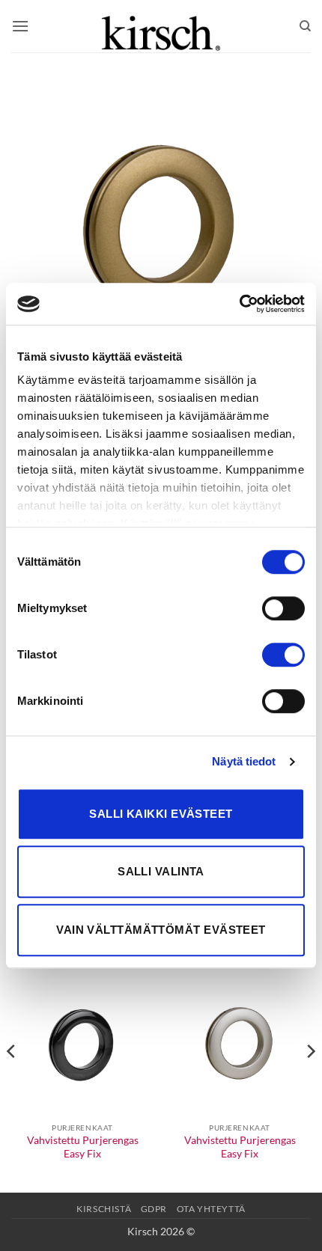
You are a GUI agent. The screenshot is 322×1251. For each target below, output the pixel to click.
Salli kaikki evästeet (160, 813)
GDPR (154, 1208)
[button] (20, 25)
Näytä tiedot (244, 761)
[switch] (283, 608)
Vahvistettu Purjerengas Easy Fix (83, 1147)
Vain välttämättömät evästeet (161, 929)
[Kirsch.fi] (161, 26)
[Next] (310, 1080)
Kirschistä (103, 1208)
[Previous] (12, 1080)
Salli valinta (161, 871)
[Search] (305, 26)
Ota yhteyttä (211, 1208)
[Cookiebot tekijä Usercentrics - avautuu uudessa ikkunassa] (239, 303)
